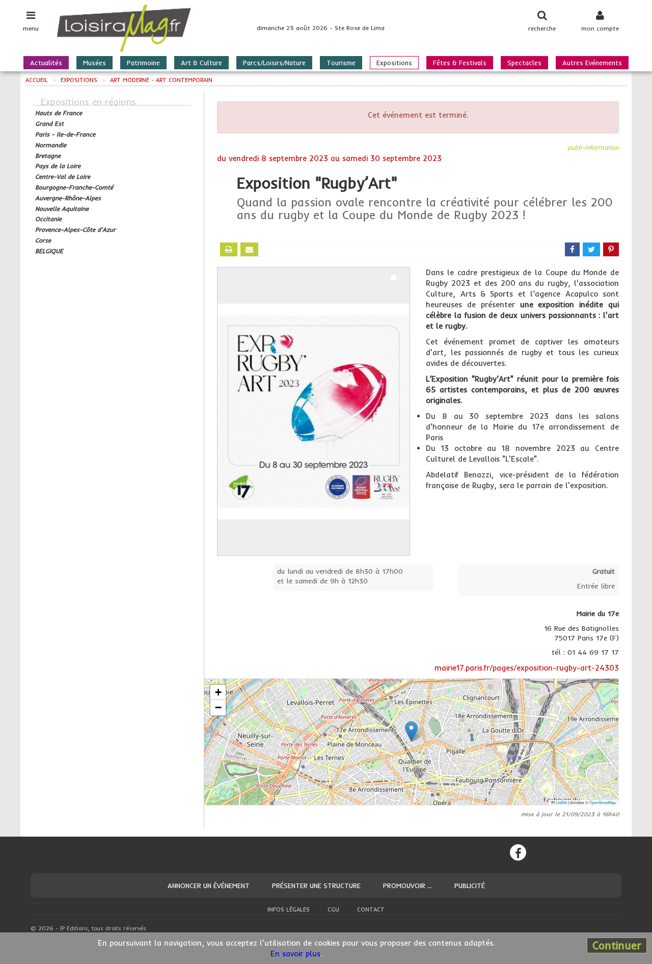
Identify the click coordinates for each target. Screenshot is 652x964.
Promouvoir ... (407, 885)
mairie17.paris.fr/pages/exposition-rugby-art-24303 (526, 668)
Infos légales (288, 909)
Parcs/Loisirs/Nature (274, 63)
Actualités (46, 63)
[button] (411, 731)
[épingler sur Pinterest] (611, 249)
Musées (94, 63)
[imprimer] (228, 249)
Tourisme (341, 63)
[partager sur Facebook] (572, 249)
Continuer (616, 945)
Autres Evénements (592, 63)
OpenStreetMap (602, 802)
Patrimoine (143, 63)
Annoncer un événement (209, 885)
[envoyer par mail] (249, 249)
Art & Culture (201, 63)
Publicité (469, 885)
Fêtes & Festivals (459, 63)
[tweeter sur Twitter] (591, 249)
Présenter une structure (316, 885)
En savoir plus (295, 953)
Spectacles (524, 63)
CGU (333, 909)
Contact (371, 909)
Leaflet (561, 802)
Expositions (394, 63)
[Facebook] (518, 852)
